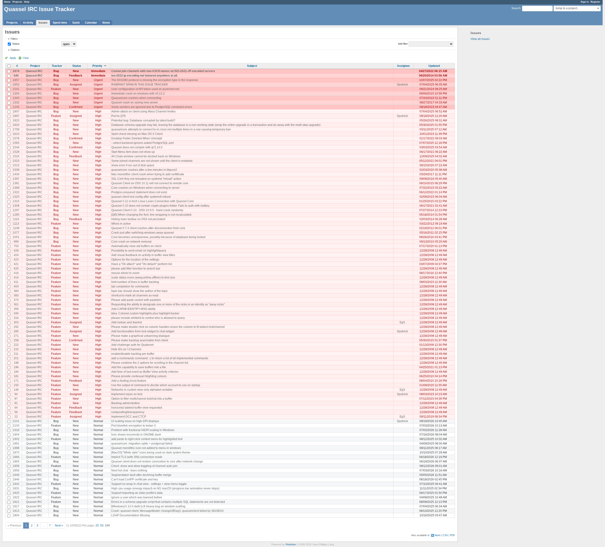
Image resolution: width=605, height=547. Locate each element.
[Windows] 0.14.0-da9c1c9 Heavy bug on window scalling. (148, 506)
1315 (16, 201)
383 (16, 295)
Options (15, 49)
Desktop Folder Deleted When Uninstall (136, 138)
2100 (16, 425)
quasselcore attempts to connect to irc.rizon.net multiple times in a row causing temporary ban (171, 129)
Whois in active (121, 223)
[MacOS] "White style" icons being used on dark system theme (150, 452)
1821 (16, 502)
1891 (16, 443)
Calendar (91, 22)
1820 (16, 125)
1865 (16, 461)
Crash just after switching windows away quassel (142, 232)
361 (16, 304)
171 (16, 380)
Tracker (57, 66)
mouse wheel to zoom (125, 273)
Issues (43, 22)
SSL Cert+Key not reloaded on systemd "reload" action (146, 178)
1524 (16, 156)
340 (16, 313)
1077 (16, 232)
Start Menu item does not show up (133, 152)
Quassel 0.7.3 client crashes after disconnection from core (148, 228)
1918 (16, 430)
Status (16, 43)
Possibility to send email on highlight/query (138, 250)
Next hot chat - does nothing (129, 470)
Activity (28, 22)
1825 (16, 493)
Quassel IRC (34, 71)
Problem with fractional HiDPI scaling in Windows (142, 430)
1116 (16, 219)
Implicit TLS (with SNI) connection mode (136, 457)
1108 (16, 228)
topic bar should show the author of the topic (139, 291)
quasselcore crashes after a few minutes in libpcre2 (144, 169)
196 (16, 367)
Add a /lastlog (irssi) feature (128, 380)
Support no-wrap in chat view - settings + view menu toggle (149, 484)
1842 (16, 484)
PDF (452, 535)
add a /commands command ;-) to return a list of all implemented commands (159, 358)
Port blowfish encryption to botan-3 (133, 425)
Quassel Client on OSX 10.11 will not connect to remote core (149, 183)
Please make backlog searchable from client (139, 340)
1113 (16, 223)
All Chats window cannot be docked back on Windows (146, 156)
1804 (16, 515)
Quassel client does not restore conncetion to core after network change (157, 461)
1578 (16, 138)
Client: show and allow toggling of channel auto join (144, 466)
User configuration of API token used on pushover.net (145, 89)
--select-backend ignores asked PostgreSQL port (142, 143)
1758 (16, 129)
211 (16, 353)
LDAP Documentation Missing (130, 515)
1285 (16, 214)
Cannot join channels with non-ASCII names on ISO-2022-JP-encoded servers (163, 71)
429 (16, 250)
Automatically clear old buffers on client (136, 246)
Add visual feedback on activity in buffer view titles (143, 255)
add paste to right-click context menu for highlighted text (146, 439)
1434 (16, 174)
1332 (16, 102)
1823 (16, 120)
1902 (16, 439)
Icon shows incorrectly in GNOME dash (136, 434)
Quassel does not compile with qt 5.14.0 (136, 147)
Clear (26, 57)
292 (16, 327)
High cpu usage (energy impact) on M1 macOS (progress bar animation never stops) (165, 488)
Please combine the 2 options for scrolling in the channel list (149, 362)
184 (16, 371)
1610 (16, 134)
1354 (16, 93)
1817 (16, 506)
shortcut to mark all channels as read (134, 295)
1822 (16, 497)
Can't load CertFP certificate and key (134, 479)
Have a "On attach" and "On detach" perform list (141, 264)
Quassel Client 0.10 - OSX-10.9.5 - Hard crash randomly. (147, 210)
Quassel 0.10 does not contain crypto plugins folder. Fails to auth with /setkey (160, 205)
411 (16, 282)
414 (16, 277)
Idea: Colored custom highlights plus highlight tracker (145, 313)
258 (16, 340)
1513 (16, 165)
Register (595, 1)
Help (26, 1)
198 (16, 362)
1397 (16, 178)
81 (16, 403)
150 (16, 385)
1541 (16, 89)
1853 (16, 84)
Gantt (76, 22)
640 (16, 75)
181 (16, 376)
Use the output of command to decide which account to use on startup (155, 385)
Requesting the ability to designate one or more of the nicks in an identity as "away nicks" (168, 304)
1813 (16, 511)
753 (16, 246)
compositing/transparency (127, 412)
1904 (16, 434)
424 (16, 255)
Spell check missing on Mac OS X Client (137, 134)
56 (16, 412)
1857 (16, 80)
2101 (16, 421)
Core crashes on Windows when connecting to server (145, 187)
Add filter (403, 43)
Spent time (60, 22)
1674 (16, 71)
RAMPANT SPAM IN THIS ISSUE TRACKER (139, 84)
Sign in (585, 1)
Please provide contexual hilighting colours (139, 376)
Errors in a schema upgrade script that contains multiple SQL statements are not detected (168, 502)
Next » (59, 525)
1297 (16, 210)
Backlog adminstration (125, 403)
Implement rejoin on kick (127, 394)
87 (16, 398)
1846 (16, 479)
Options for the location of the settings (135, 259)
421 (16, 264)
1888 (16, 448)
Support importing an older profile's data (137, 493)
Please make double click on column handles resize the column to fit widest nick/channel (168, 327)
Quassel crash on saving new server (134, 102)
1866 (16, 457)
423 (16, 259)
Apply (13, 57)
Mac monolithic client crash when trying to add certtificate (147, 174)
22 (16, 416)
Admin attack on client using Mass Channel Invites (143, 111)
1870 (16, 452)
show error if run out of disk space (132, 165)
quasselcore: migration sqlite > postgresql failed (142, 443)
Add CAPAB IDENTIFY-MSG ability (133, 309)
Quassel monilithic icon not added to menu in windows (146, 448)
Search (516, 8)
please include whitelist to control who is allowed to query (148, 318)
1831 (16, 488)
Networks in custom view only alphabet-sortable (142, 389)
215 (16, 349)
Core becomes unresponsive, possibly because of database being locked (158, 237)
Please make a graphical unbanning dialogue (140, 336)
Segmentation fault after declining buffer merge (141, 475)
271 (16, 336)
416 (16, 273)
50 (102, 525)
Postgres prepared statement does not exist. (139, 192)
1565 (16, 143)
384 (16, 291)
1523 (16, 160)
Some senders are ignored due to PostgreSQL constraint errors (151, 107)
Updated (434, 66)
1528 (16, 152)
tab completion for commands (130, 286)
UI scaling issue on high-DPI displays (135, 421)
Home (7, 1)
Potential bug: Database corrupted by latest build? (143, 120)
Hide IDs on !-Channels (126, 349)
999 (16, 241)
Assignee (403, 66)
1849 (16, 475)
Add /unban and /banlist (126, 322)
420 (16, 268)
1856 (16, 470)
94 (16, 394)
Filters (14, 38)
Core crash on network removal (131, 241)
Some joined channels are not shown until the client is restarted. (152, 160)
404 (16, 286)
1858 (16, 466)
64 (16, 407)
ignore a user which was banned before (136, 497)
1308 (16, 205)
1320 (16, 196)
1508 (16, 169)
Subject (252, 66)
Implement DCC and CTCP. (128, 416)
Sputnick (402, 84)
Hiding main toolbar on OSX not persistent (138, 219)
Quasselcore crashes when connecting (136, 98)
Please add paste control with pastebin (136, 300)
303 (16, 322)
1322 (16, 192)
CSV (445, 535)
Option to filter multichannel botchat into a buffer (141, 398)
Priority (97, 66)
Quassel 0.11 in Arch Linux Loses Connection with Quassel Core (152, 201)
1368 (16, 187)
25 (97, 525)
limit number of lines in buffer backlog (135, 282)
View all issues (480, 39)
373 (16, 300)
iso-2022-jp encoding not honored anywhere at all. (144, 75)
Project (35, 66)
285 (16, 331)
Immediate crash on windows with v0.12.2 (138, 93)
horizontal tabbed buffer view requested (136, 407)
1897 (16, 116)
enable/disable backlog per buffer (132, 353)
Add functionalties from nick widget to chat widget (142, 331)
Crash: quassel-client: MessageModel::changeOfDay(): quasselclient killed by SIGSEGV (167, 511)
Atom (438, 535)
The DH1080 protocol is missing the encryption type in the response (154, 80)
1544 (16, 147)
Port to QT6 (118, 116)
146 (16, 389)
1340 (16, 98)
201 (16, 358)
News (106, 22)
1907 (16, 111)
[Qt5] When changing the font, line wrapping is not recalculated (151, 214)
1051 (16, 237)
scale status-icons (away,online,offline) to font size (143, 277)
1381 (16, 183)
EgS (402, 322)
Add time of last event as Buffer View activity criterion (144, 371)
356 (16, 309)
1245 (16, 107)
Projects (17, 1)
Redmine (291, 544)
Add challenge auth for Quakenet (132, 344)
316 (16, 318)
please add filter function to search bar (135, 268)
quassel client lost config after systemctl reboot (141, 196)
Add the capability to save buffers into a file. (139, 367)
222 (16, 344)
